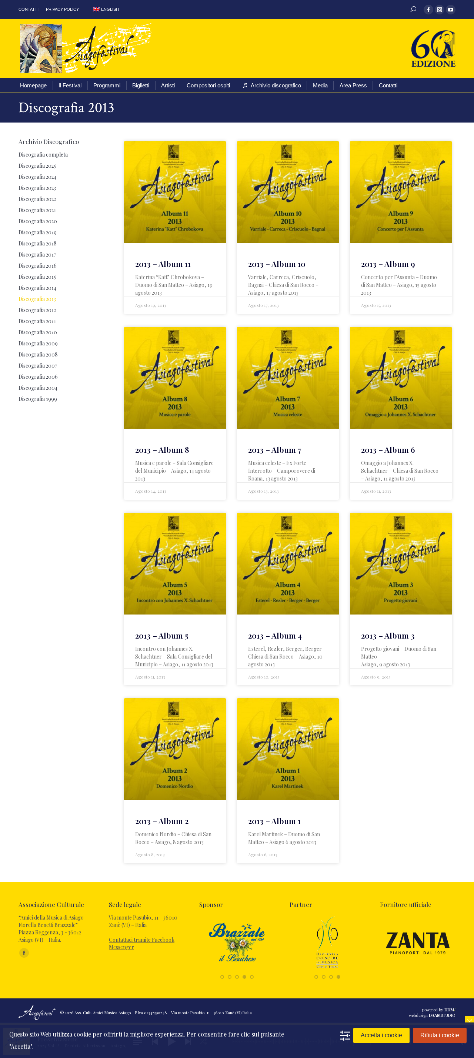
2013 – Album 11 (163, 263)
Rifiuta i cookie (439, 1035)
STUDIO (442, 1015)
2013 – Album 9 (388, 263)
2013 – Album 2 (161, 821)
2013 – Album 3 (388, 635)
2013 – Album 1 (274, 821)
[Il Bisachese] (237, 968)
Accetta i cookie (381, 1035)
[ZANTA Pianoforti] (417, 968)
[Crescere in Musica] (327, 968)
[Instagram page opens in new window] (439, 9)
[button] (222, 977)
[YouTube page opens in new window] (450, 9)
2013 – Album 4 (275, 635)
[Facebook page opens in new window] (428, 9)
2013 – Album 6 (388, 449)
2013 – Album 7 (274, 449)
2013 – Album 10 (277, 263)
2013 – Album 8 (162, 449)
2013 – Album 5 (161, 635)
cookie (82, 1034)
